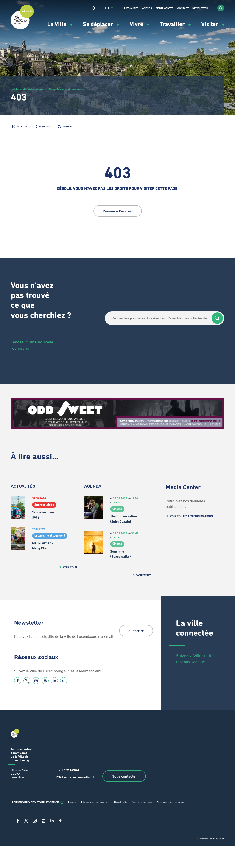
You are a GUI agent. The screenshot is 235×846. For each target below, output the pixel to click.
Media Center (164, 8)
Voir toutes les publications (191, 515)
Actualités (131, 8)
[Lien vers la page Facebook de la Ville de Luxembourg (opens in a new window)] (17, 680)
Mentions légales (142, 802)
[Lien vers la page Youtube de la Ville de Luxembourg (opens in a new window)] (45, 680)
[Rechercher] (217, 318)
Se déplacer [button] (99, 24)
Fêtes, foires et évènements (66, 89)
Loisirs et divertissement (27, 89)
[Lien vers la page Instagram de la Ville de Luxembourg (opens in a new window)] (36, 680)
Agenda (147, 8)
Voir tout (70, 566)
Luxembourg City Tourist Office (35, 802)
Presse (72, 802)
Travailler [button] (173, 24)
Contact (183, 8)
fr (107, 8)
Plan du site (120, 802)
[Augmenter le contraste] (94, 8)
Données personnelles (170, 802)
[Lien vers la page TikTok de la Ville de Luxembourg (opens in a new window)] (63, 680)
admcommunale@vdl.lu (79, 777)
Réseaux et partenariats (95, 802)
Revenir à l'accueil (118, 211)
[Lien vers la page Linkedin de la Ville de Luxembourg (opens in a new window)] (54, 680)
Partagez (44, 126)
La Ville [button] (57, 24)
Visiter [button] (210, 24)
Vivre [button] (137, 24)
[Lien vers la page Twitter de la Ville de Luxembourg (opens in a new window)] (26, 680)
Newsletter (200, 8)
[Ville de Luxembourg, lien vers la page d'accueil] (22, 28)
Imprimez (68, 126)
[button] (220, 8)
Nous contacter (124, 776)
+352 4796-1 (70, 770)
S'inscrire (136, 631)
